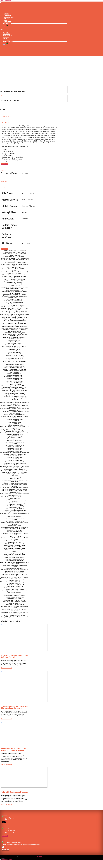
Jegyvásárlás (8, 23)
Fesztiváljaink (8, 17)
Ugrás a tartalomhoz (5, 0)
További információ (6, 668)
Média (5, 20)
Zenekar (6, 18)
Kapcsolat (7, 22)
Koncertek (7, 15)
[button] (33, 29)
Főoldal (6, 14)
